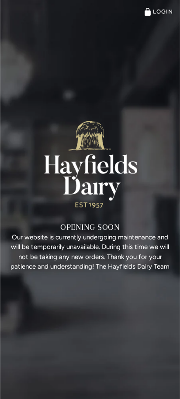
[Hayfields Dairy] (90, 164)
